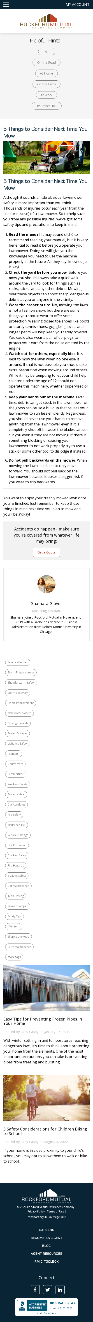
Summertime (16, 774)
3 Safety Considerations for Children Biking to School (45, 1131)
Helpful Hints (45, 40)
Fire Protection (17, 845)
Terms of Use (55, 1211)
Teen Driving (16, 896)
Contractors (15, 764)
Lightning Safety (18, 743)
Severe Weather (18, 662)
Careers (46, 1230)
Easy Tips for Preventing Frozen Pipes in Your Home (42, 1021)
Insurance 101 (46, 106)
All (46, 51)
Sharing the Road (18, 937)
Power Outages (17, 733)
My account (78, 4)
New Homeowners (19, 713)
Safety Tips (14, 916)
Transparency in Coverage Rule (46, 1217)
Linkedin (60, 1289)
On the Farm (46, 84)
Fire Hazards (16, 865)
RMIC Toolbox (47, 1261)
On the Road (46, 62)
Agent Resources (46, 1253)
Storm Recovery (18, 693)
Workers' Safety (18, 784)
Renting (14, 754)
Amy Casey (30, 1031)
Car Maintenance (18, 886)
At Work (46, 95)
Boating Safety (17, 876)
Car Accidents (16, 804)
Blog (46, 1245)
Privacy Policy (36, 1211)
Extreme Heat (16, 794)
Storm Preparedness (21, 672)
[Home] (46, 20)
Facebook (35, 1289)
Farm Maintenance (19, 947)
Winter (13, 926)
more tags (14, 957)
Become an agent (46, 1238)
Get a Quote (46, 552)
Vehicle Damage (18, 835)
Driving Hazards (18, 723)
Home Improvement (21, 703)
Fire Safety (14, 815)
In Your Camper (18, 906)
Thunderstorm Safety (21, 682)
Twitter (47, 1289)
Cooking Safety (17, 855)
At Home (46, 73)
